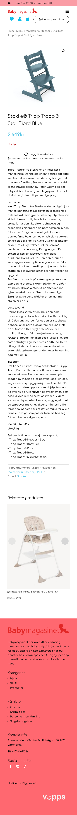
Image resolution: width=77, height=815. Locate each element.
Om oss (15, 707)
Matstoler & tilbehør (38, 31)
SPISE (19, 31)
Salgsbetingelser (21, 721)
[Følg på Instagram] (18, 766)
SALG (13, 683)
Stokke (21, 476)
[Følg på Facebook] (10, 766)
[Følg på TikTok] (25, 766)
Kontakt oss (17, 712)
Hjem (11, 31)
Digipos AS (29, 783)
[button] (63, 51)
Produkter (16, 688)
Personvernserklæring (25, 716)
